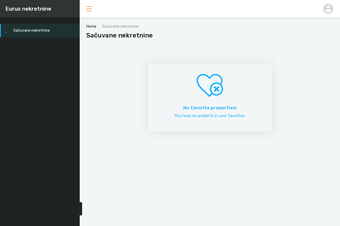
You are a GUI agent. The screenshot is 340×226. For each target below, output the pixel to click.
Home (91, 26)
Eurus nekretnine (28, 8)
